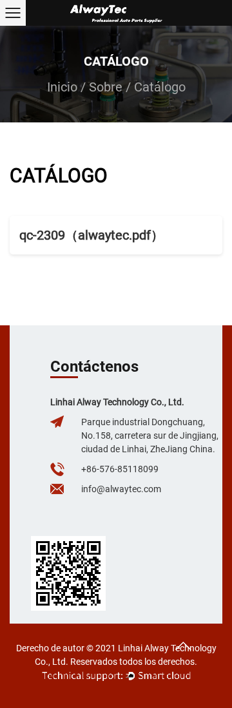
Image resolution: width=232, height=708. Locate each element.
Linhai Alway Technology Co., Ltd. (117, 402)
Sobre (105, 87)
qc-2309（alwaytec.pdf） (91, 235)
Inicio (62, 87)
